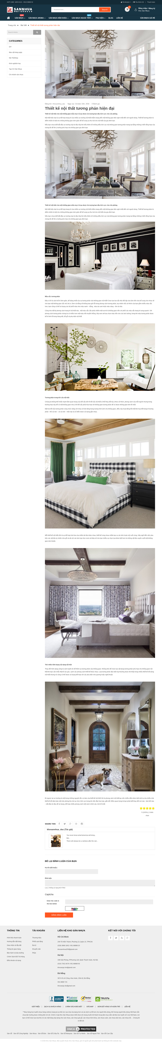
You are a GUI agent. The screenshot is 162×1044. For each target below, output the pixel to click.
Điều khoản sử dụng (14, 960)
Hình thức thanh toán (14, 938)
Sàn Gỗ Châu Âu (53, 1033)
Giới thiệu (36, 1007)
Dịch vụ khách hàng (52, 1007)
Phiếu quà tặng (37, 941)
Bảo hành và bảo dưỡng (15, 953)
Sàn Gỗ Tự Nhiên (80, 1033)
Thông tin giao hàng (14, 949)
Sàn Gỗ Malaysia (66, 1033)
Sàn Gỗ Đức (42, 1033)
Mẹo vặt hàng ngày (15, 52)
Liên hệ (127, 1007)
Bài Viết (24, 25)
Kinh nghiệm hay (15, 63)
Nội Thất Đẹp (13, 58)
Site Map (89, 1007)
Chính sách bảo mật (73, 1007)
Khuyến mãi (36, 949)
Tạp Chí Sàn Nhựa (15, 69)
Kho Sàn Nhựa (51, 1041)
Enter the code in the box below (53, 902)
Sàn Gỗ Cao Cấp (107, 1033)
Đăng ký (152, 8)
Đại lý (34, 945)
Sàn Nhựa (33, 1033)
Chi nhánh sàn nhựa (16, 74)
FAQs (34, 953)
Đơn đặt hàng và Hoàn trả (109, 1007)
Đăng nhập (142, 8)
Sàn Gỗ (9, 1033)
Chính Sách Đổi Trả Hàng (16, 957)
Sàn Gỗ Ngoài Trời (93, 1033)
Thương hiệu (36, 938)
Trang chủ (12, 25)
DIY (10, 47)
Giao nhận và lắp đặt (14, 945)
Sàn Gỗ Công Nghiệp (20, 1033)
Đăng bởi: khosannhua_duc (55, 104)
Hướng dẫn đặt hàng (14, 941)
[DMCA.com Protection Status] (81, 1029)
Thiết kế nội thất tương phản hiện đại (45, 25)
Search (105, 10)
